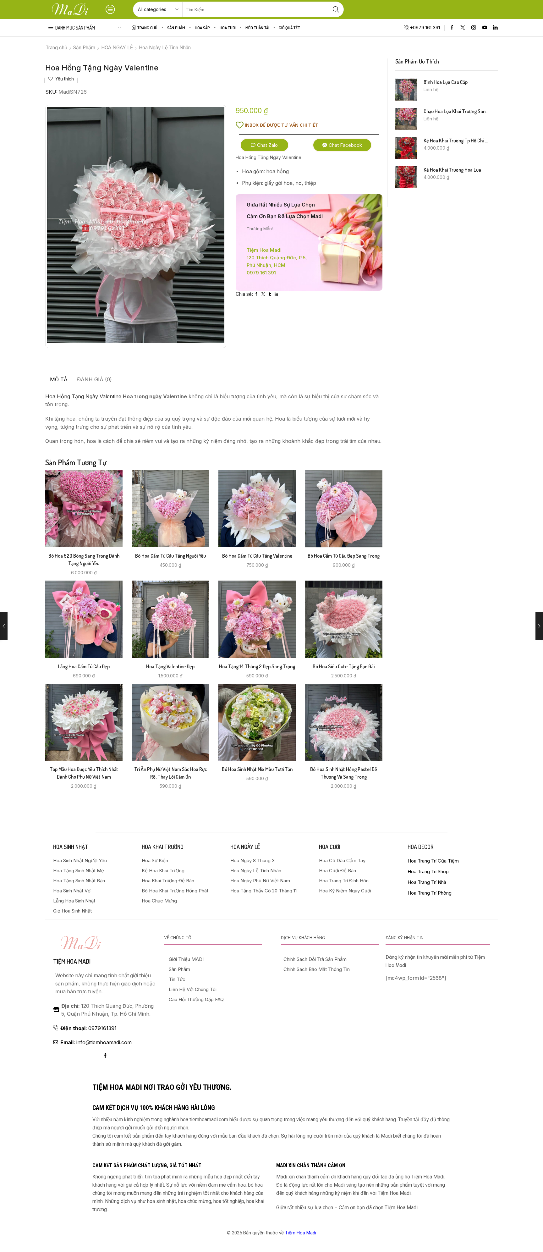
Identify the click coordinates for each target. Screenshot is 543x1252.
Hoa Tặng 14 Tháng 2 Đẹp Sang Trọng (257, 666)
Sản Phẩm (176, 27)
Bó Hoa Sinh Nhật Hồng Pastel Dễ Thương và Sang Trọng (343, 773)
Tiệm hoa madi (71, 961)
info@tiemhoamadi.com (96, 1042)
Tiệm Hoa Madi (300, 1233)
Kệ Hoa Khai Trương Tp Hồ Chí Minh (457, 140)
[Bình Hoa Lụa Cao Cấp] (406, 90)
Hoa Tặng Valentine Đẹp (170, 666)
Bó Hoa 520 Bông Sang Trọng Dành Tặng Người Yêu (83, 559)
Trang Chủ (147, 27)
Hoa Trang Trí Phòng (430, 893)
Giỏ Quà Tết (289, 27)
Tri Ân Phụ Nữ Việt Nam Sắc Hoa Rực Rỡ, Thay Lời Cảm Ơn (170, 773)
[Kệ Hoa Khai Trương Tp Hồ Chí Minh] (406, 148)
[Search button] (335, 9)
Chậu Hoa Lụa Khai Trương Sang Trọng (457, 111)
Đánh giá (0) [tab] (94, 379)
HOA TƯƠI (228, 27)
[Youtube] (484, 27)
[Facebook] (452, 27)
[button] (264, 145)
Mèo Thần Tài (257, 27)
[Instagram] (473, 27)
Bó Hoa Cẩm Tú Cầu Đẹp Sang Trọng (344, 556)
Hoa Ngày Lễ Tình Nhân (165, 48)
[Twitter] (462, 27)
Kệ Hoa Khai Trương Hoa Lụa (452, 170)
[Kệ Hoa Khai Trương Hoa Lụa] (406, 177)
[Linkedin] (495, 27)
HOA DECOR (421, 846)
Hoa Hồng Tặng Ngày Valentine (83, 396)
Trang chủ (56, 48)
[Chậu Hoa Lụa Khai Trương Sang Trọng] (406, 119)
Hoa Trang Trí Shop (428, 871)
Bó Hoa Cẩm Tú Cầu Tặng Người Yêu (170, 556)
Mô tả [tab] (59, 379)
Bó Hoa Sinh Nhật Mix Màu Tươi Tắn (257, 769)
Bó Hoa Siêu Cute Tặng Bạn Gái (344, 666)
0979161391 (88, 1028)
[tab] (58, 379)
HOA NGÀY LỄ (117, 48)
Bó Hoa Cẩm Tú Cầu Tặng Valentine (257, 556)
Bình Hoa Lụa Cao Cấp (446, 82)
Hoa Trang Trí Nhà (427, 882)
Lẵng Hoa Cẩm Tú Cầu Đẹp (84, 666)
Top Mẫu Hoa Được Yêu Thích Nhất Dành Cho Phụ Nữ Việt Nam (84, 773)
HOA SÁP (202, 27)
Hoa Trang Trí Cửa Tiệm (433, 861)
